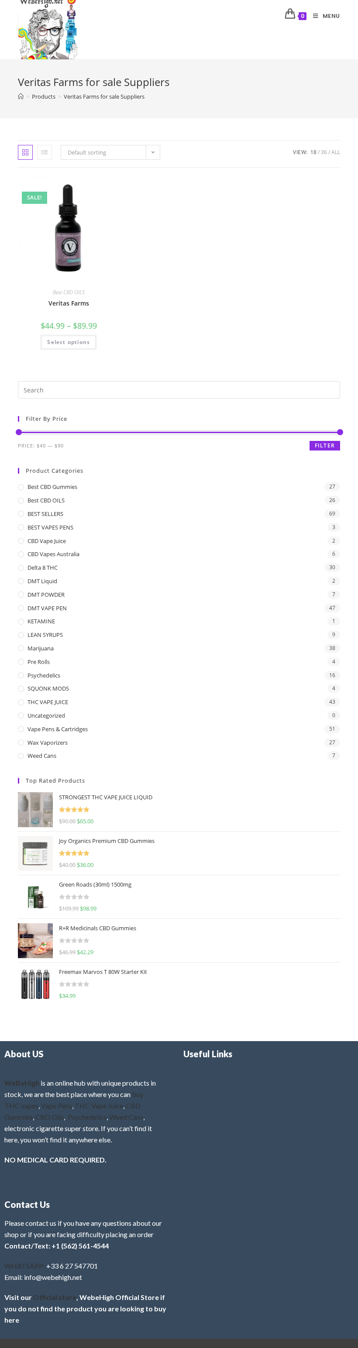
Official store (54, 1297)
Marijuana (41, 648)
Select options (68, 342)
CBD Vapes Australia (53, 554)
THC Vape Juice (99, 1105)
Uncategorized (46, 715)
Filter (325, 445)
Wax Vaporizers (48, 742)
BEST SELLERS (45, 514)
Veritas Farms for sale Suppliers (104, 96)
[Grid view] (25, 152)
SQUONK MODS (48, 688)
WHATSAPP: (24, 1266)
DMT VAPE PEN (47, 608)
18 (313, 152)
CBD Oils (49, 1117)
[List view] (44, 152)
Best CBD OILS (69, 292)
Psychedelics (44, 675)
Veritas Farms (68, 303)
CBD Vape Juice (47, 541)
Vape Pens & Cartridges (58, 729)
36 (324, 152)
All (335, 152)
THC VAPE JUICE (48, 702)
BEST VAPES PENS (50, 527)
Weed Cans (42, 756)
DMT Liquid (42, 581)
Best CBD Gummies (52, 487)
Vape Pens (56, 1105)
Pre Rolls (39, 662)
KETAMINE (41, 621)
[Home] (21, 96)
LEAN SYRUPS (45, 635)
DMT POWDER (46, 594)
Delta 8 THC (43, 567)
